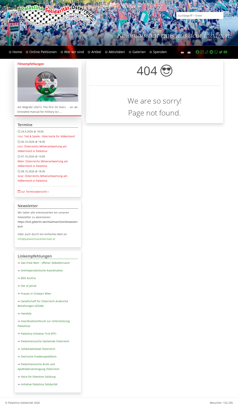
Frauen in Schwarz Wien (36, 293)
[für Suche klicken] (227, 15)
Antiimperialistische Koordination (42, 270)
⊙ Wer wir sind (72, 52)
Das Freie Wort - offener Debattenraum (45, 263)
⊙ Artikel (94, 52)
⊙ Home (15, 52)
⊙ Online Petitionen (41, 52)
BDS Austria (28, 278)
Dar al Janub (28, 285)
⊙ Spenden (158, 52)
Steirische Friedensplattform (39, 356)
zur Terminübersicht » (34, 191)
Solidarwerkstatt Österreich (38, 349)
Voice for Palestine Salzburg (38, 376)
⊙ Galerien (137, 52)
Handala (26, 313)
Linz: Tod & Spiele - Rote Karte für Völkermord (46, 136)
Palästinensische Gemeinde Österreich (45, 341)
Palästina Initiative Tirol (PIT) (38, 333)
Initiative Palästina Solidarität (39, 384)
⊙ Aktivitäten (115, 52)
